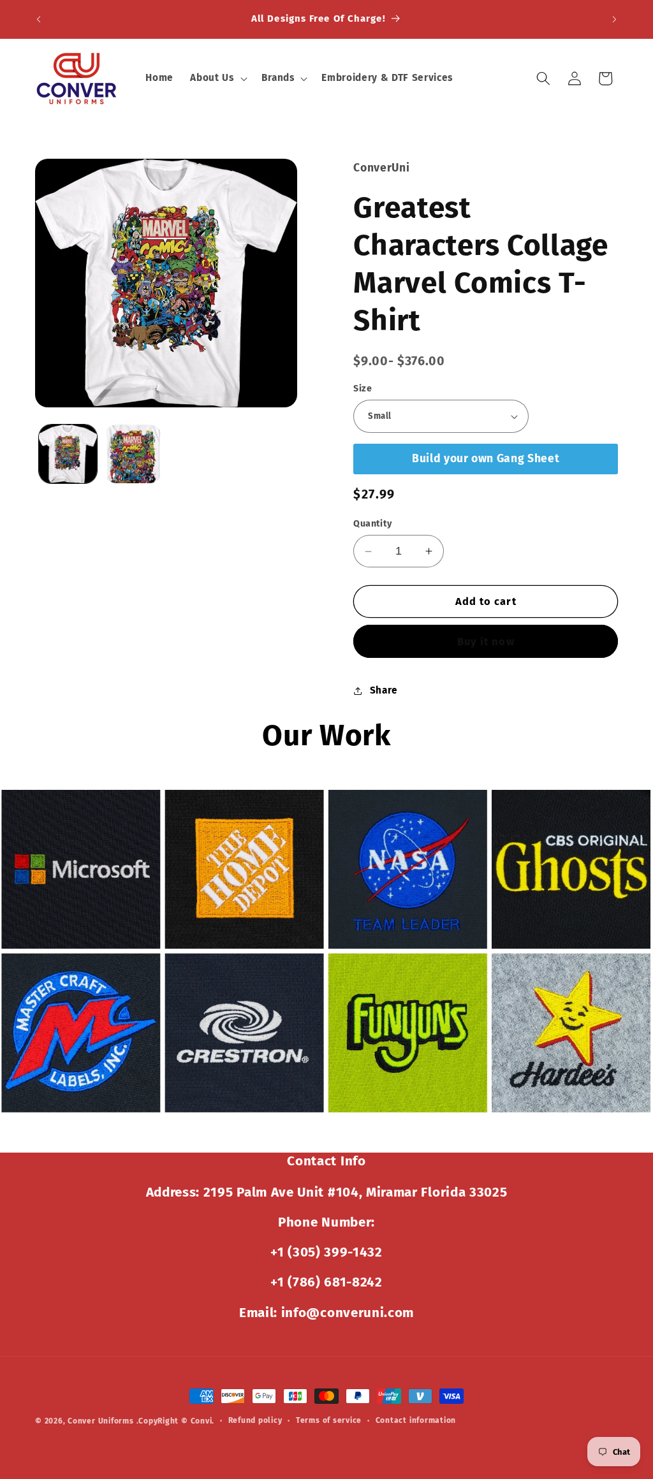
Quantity (372, 523)
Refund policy (255, 1420)
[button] (217, 78)
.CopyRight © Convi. (175, 1421)
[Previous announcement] (39, 19)
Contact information (416, 1420)
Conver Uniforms (101, 1421)
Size (362, 388)
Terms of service (329, 1420)
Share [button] (384, 690)
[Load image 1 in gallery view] (68, 454)
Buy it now (486, 642)
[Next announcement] (615, 19)
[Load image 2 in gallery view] (133, 454)
